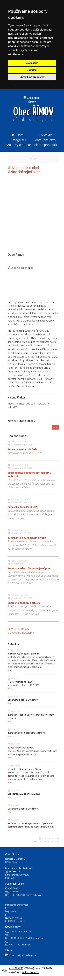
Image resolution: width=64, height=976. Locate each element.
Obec (33, 114)
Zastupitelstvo (45, 140)
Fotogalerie (19, 140)
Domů (21, 135)
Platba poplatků (45, 145)
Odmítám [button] (32, 69)
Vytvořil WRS (16, 968)
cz (31, 159)
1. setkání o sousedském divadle (27, 537)
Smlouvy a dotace (19, 145)
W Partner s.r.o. (30, 972)
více (55, 427)
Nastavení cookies (13, 918)
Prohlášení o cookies (14, 921)
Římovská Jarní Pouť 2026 (23, 507)
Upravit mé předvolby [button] (32, 76)
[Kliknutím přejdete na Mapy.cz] (32, 955)
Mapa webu (10, 911)
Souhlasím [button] (32, 62)
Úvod (35, 159)
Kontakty (45, 135)
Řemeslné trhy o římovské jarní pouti (29, 568)
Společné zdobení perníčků (24, 603)
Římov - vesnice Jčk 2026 (22, 449)
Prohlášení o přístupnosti (16, 904)
